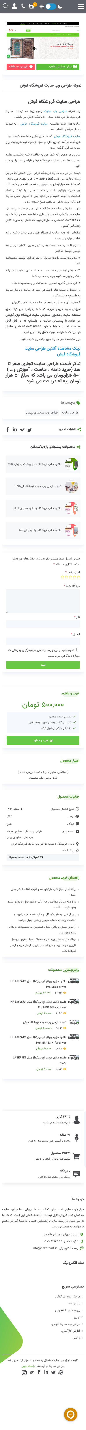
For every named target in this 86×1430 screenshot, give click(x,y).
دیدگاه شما (72, 586)
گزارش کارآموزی (70, 1331)
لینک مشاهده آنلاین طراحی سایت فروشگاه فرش (52, 351)
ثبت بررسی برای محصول (43, 778)
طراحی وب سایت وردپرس (42, 412)
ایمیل (75, 634)
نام (77, 617)
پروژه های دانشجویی (67, 1310)
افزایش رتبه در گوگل (67, 1296)
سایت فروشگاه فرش (34, 123)
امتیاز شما (72, 572)
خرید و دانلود (40, 740)
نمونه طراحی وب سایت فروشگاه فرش (51, 85)
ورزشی (76, 1337)
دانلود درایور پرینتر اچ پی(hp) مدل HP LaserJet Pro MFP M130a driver (38, 1008)
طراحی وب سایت (55, 111)
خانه (72, 844)
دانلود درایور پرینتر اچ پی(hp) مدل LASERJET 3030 (39, 1064)
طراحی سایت (70, 412)
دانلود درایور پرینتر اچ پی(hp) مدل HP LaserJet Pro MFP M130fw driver (38, 1043)
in (15, 430)
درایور (77, 1317)
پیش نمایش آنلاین (60, 66)
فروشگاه (62, 844)
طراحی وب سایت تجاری (28, 831)
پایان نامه (74, 1303)
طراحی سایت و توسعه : (43, 1366)
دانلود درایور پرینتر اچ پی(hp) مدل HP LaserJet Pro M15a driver (38, 987)
